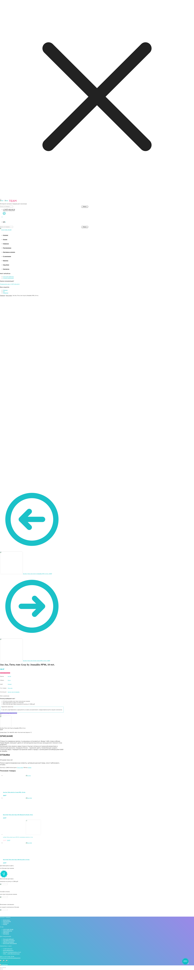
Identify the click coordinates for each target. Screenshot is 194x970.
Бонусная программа (10, 943)
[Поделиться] (2, 967)
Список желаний (8, 278)
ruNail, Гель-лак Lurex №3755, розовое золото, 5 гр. (18, 837)
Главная (2, 295)
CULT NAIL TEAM (8, 929)
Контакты (6, 933)
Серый (10, 684)
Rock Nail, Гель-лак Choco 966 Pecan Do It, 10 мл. (16, 859)
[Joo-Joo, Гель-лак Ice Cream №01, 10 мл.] (33, 782)
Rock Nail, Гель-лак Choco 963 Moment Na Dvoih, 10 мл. (18, 814)
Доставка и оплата (9, 940)
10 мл (9, 680)
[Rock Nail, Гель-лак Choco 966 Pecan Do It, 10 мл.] (33, 849)
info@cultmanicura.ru (8, 950)
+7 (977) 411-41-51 (9, 209)
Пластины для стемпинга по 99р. (97, 195)
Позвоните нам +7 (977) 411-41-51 (9, 284)
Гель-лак (10, 688)
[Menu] (0, 199)
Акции (5, 924)
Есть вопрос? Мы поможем (8, 713)
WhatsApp (5, 293)
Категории (6, 920)
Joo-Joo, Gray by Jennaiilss (13, 692)
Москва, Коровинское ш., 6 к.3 (12, 952)
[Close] (0, 715)
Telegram (5, 290)
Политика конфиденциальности (10, 958)
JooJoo (29, 767)
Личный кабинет (8, 276)
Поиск (84, 206)
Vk (4, 291)
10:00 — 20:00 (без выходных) (11, 953)
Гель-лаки (9, 295)
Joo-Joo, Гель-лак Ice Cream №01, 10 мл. (14, 792)
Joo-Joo (9, 676)
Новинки (6, 922)
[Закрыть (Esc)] (0, 967)
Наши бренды (7, 931)
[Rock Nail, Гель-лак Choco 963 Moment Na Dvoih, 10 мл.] (33, 804)
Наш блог (6, 932)
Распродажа (7, 921)
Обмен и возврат (8, 942)
